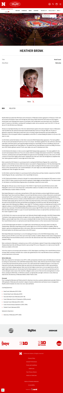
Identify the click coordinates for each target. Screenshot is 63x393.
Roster (18, 10)
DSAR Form (31, 368)
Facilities (51, 10)
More (58, 10)
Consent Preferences (31, 361)
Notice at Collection (31, 375)
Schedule (24, 10)
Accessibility (31, 385)
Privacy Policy (31, 358)
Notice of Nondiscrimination (32, 381)
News (30, 10)
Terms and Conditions (31, 365)
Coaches (36, 10)
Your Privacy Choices (31, 372)
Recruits (43, 10)
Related (12, 108)
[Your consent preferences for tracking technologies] (2, 390)
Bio (3, 108)
